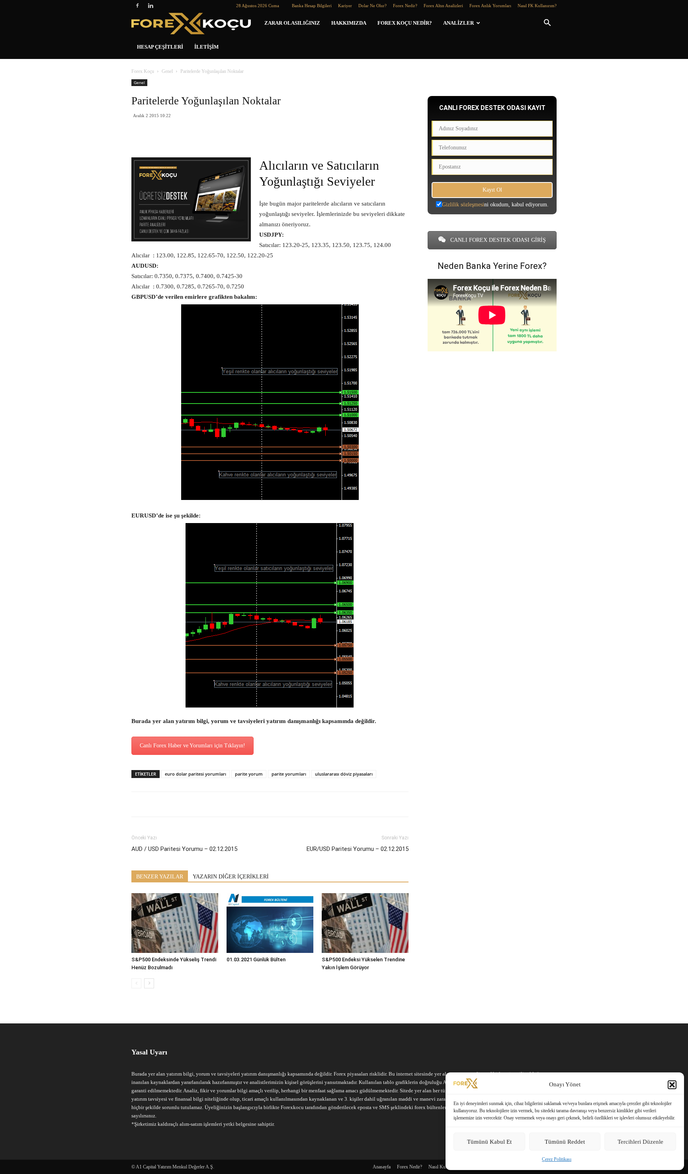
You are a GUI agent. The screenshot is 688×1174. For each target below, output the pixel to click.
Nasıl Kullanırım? (445, 1167)
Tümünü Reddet (565, 1142)
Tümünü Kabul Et (489, 1142)
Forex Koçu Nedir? (404, 23)
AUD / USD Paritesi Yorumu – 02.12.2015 (184, 849)
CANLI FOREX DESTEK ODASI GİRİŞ (497, 240)
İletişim (206, 47)
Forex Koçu (142, 71)
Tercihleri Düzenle (640, 1142)
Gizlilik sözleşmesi (463, 205)
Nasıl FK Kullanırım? (537, 5)
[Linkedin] (150, 5)
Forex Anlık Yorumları (490, 5)
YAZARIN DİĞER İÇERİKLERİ (231, 877)
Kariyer (345, 5)
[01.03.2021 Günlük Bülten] (270, 923)
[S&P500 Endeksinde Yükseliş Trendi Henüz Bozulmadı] (174, 923)
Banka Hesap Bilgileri (312, 5)
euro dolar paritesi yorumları (195, 774)
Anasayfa (382, 1167)
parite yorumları (289, 774)
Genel (167, 71)
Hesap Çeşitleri (160, 47)
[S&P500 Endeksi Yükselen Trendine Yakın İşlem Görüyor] (365, 923)
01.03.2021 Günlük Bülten (256, 959)
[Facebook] (137, 5)
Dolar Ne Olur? (372, 5)
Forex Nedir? (405, 5)
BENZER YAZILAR (159, 877)
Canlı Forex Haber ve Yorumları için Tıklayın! (192, 746)
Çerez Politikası (556, 1159)
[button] (672, 1085)
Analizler (458, 23)
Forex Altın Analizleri (443, 5)
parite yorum (249, 774)
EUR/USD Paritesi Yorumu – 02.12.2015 (357, 849)
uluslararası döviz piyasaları (344, 774)
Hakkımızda (348, 23)
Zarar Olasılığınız (292, 23)
